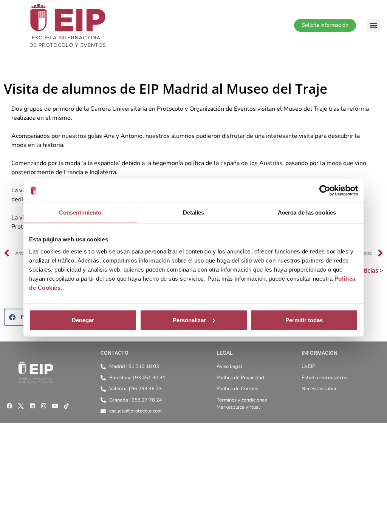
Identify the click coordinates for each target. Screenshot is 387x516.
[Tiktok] (66, 405)
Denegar (83, 320)
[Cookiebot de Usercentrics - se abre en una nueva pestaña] (325, 190)
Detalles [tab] (193, 212)
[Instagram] (43, 405)
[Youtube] (54, 405)
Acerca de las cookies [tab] (307, 212)
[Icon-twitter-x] (20, 405)
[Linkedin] (32, 405)
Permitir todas (304, 320)
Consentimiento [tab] (80, 212)
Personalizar (189, 320)
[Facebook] (9, 405)
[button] (373, 25)
